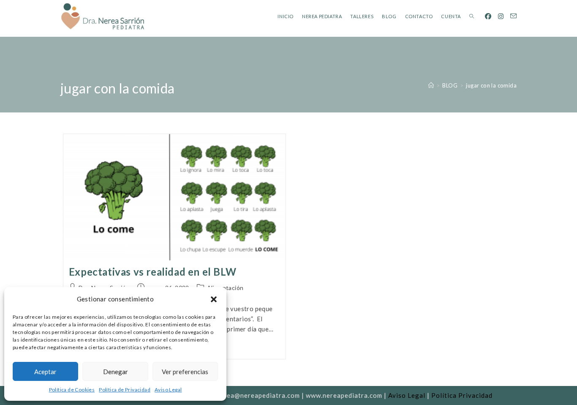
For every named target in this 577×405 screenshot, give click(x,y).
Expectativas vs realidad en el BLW (152, 271)
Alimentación (225, 287)
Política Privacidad (462, 395)
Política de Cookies (72, 389)
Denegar (115, 371)
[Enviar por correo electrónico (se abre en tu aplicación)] (513, 16)
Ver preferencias (185, 371)
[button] (214, 299)
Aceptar (45, 371)
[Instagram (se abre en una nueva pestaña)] (501, 16)
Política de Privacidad (124, 389)
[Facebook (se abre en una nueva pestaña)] (488, 16)
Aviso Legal (168, 389)
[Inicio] (431, 85)
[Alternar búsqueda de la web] (471, 16)
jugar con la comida (491, 85)
